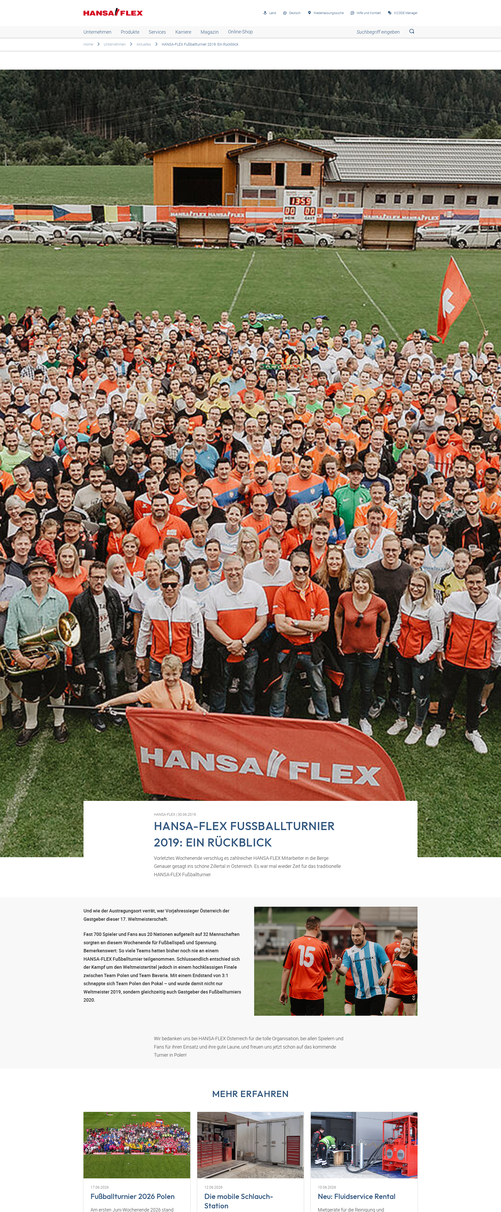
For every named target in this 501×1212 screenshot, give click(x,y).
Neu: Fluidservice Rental (357, 1196)
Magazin (210, 32)
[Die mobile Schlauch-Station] (250, 1145)
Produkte (130, 32)
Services (157, 32)
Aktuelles (143, 44)
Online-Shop (240, 32)
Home (88, 44)
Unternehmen (97, 32)
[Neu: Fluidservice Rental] (364, 1145)
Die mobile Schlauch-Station (238, 1201)
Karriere (183, 32)
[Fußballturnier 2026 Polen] (137, 1145)
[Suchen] (412, 32)
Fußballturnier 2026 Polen (133, 1196)
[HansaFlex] (113, 12)
